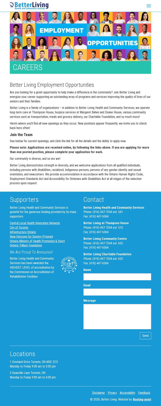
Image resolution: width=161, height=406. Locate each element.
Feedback (144, 393)
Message (89, 300)
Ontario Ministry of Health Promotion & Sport (37, 241)
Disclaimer (98, 393)
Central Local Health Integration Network (35, 223)
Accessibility (127, 393)
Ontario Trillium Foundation (26, 245)
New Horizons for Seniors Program (31, 236)
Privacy (112, 393)
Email (87, 285)
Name (87, 270)
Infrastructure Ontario (23, 232)
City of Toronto (19, 227)
